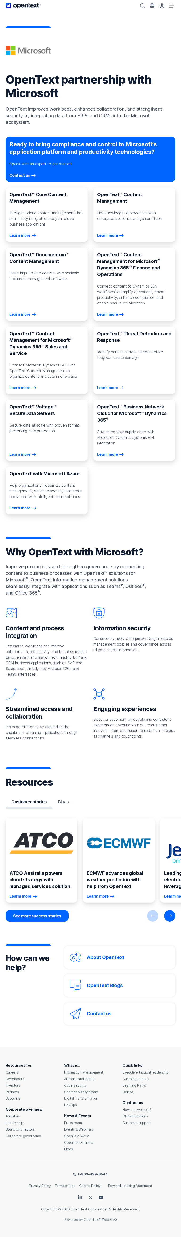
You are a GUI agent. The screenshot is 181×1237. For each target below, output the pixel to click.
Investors (13, 1085)
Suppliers (13, 1098)
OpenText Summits (78, 1142)
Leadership (14, 1123)
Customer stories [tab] (29, 801)
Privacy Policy (40, 1186)
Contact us (99, 1013)
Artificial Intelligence (79, 1079)
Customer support (137, 1123)
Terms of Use (65, 1186)
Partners (12, 1092)
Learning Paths (134, 1085)
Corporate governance (24, 1136)
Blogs (68, 1149)
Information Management (83, 1072)
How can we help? (137, 1110)
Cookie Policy (90, 1186)
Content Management (81, 1092)
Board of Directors (20, 1129)
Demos (128, 1092)
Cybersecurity (75, 1085)
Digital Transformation (81, 1098)
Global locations (135, 1116)
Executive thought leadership (146, 1072)
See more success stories (37, 916)
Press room (73, 1123)
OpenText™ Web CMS (100, 1219)
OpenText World (76, 1136)
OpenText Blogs (105, 985)
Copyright (49, 1209)
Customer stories (136, 1079)
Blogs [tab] (63, 801)
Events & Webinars (78, 1129)
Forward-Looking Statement (130, 1186)
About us (13, 1116)
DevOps (70, 1105)
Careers (12, 1072)
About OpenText (105, 957)
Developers (15, 1079)
